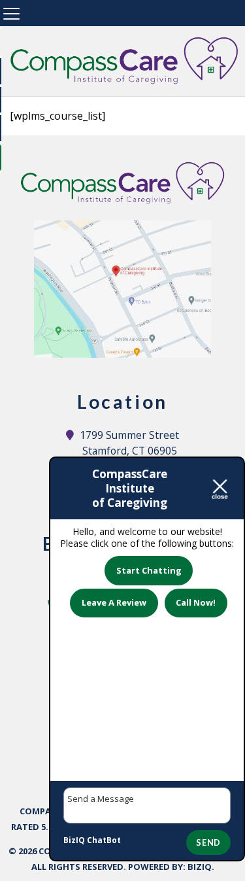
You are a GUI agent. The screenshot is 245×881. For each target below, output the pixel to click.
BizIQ (200, 866)
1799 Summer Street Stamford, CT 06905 (129, 443)
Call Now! (196, 602)
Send (208, 842)
